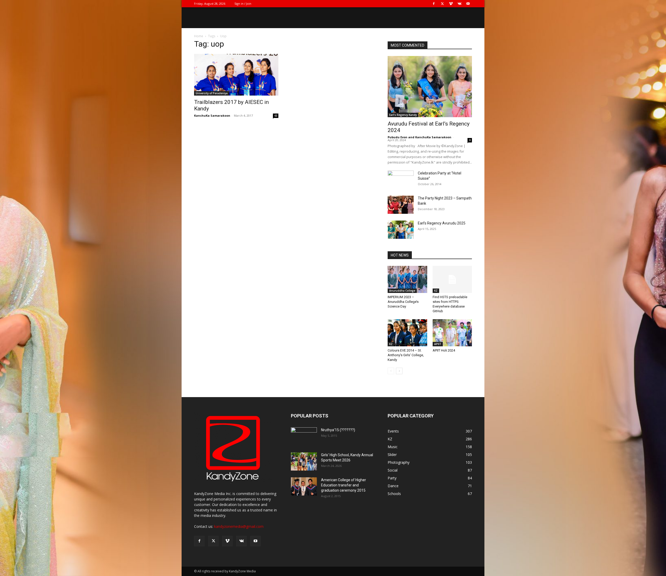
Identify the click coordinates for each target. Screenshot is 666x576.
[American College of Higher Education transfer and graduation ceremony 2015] (304, 486)
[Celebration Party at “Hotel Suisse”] (401, 180)
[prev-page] (391, 371)
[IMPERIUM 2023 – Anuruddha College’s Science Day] (407, 279)
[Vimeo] (451, 3)
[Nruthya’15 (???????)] (304, 436)
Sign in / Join (242, 3)
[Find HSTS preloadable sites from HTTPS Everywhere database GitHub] (452, 279)
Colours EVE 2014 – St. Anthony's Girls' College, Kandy (406, 355)
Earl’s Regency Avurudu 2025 (441, 223)
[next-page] (399, 371)
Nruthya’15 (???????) (338, 430)
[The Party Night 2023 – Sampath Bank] (401, 205)
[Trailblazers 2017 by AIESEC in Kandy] (236, 75)
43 (275, 115)
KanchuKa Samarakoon (212, 115)
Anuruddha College (402, 290)
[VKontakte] (459, 3)
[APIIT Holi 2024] (452, 332)
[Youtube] (468, 3)
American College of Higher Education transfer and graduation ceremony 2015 (343, 485)
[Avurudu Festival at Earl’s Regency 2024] (430, 86)
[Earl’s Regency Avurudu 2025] (401, 230)
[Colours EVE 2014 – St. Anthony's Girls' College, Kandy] (407, 332)
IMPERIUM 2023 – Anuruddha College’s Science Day (403, 301)
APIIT (437, 344)
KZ (436, 290)
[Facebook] (434, 3)
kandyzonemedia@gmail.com (239, 526)
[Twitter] (442, 3)
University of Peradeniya (212, 93)
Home (198, 36)
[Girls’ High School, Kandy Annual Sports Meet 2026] (304, 461)
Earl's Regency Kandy (403, 115)
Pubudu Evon (397, 137)
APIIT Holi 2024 (444, 350)
